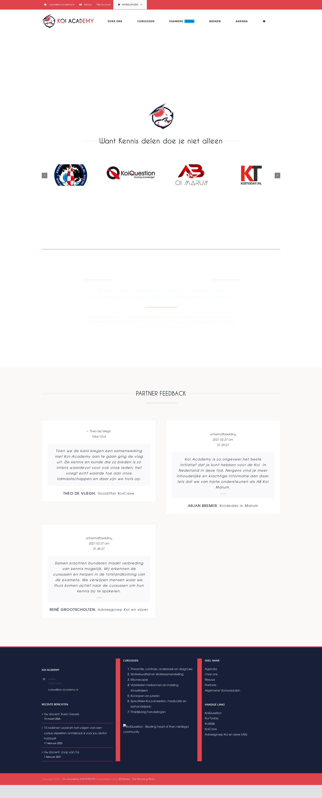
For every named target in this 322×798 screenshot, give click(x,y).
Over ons (211, 674)
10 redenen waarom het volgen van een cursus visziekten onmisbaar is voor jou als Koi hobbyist (75, 733)
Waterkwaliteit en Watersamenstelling (157, 674)
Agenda (211, 669)
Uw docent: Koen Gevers (61, 714)
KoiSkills (210, 723)
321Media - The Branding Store (136, 778)
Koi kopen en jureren (145, 696)
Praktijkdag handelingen (148, 712)
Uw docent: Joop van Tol (61, 752)
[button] (44, 175)
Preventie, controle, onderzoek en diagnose (161, 669)
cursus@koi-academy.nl (63, 689)
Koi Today (212, 718)
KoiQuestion (213, 713)
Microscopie (139, 679)
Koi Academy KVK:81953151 (79, 778)
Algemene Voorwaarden (222, 690)
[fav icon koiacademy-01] (161, 104)
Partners (210, 685)
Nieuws (210, 679)
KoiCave (211, 729)
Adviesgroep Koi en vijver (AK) (226, 734)
